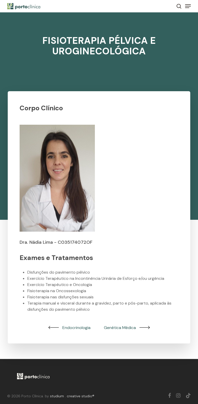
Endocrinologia (76, 327)
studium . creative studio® (72, 396)
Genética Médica (120, 327)
